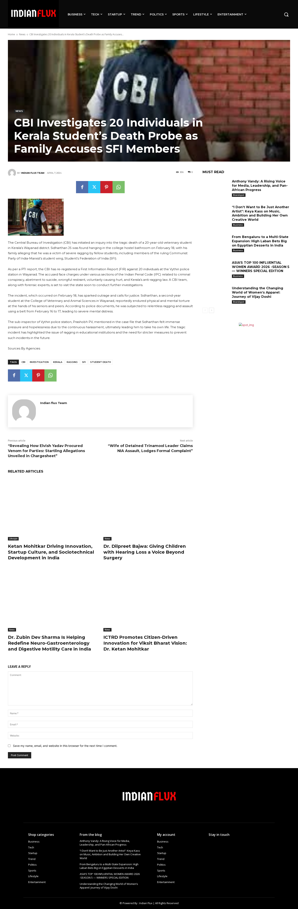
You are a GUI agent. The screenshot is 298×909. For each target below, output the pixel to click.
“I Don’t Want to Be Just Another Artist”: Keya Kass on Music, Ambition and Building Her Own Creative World (260, 213)
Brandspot (238, 195)
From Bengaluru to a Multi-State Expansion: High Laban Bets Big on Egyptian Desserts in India (260, 241)
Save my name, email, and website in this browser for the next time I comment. (65, 745)
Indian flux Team (32, 173)
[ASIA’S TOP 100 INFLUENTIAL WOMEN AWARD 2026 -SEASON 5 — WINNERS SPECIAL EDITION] (216, 269)
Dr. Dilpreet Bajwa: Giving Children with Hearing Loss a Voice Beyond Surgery (144, 552)
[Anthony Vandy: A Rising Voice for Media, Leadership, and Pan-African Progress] (216, 187)
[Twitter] (94, 187)
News (22, 34)
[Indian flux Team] (12, 173)
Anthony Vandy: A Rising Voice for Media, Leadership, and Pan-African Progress (260, 185)
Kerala (57, 362)
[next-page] (211, 310)
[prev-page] (205, 310)
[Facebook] (82, 187)
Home (11, 34)
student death (100, 362)
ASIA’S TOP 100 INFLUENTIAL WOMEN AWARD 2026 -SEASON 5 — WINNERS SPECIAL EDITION (260, 267)
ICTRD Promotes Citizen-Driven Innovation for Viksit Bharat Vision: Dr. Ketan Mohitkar (145, 643)
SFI (84, 362)
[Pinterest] (106, 187)
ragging (72, 362)
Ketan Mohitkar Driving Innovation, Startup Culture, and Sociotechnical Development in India (51, 552)
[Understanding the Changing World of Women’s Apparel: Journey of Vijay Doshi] (216, 294)
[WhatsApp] (119, 187)
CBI (23, 362)
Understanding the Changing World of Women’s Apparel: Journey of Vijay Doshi (257, 292)
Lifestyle (13, 538)
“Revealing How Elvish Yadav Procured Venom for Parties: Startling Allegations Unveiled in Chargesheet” (46, 451)
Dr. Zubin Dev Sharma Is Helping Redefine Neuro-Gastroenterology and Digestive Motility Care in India (49, 643)
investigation (39, 362)
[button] (286, 14)
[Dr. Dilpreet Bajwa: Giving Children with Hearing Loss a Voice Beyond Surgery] (148, 509)
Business (238, 224)
